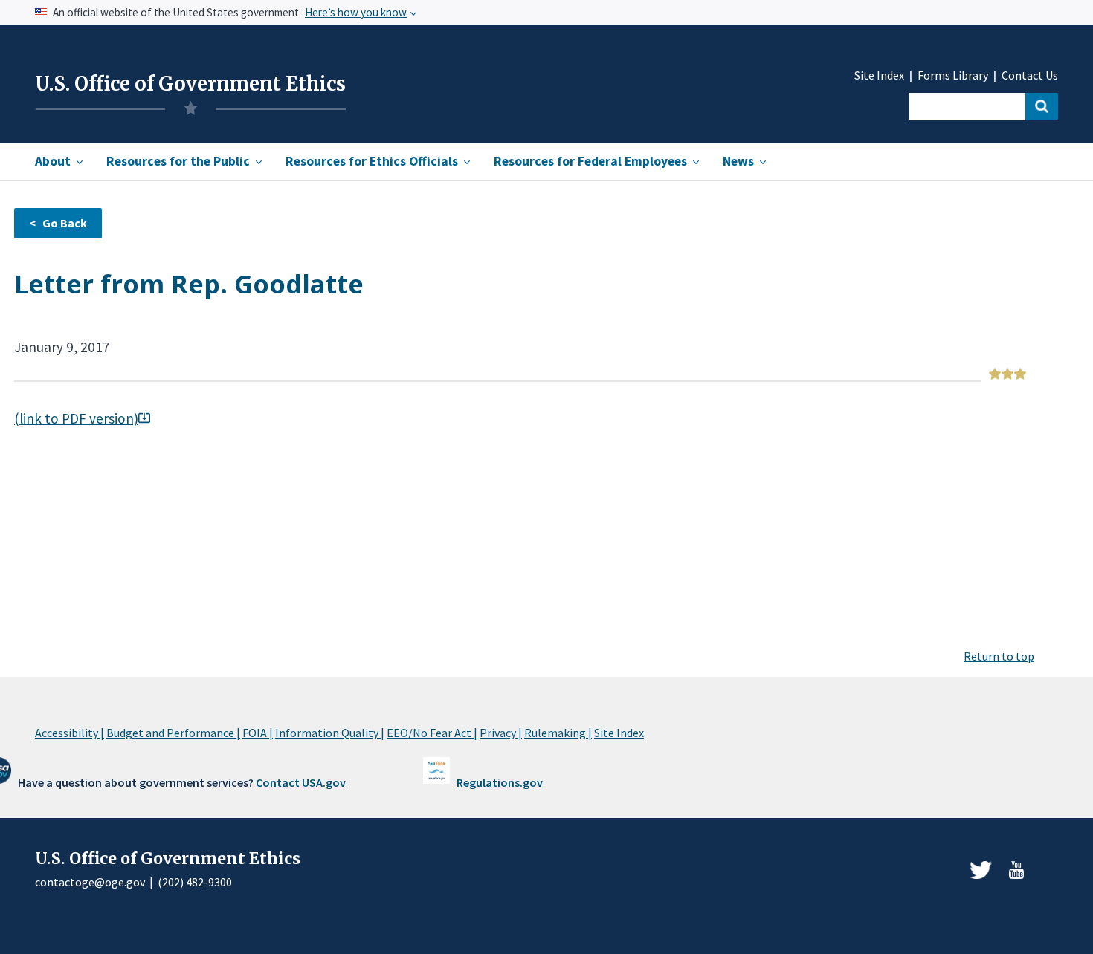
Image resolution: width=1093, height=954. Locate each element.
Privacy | (501, 732)
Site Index (879, 75)
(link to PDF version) (76, 418)
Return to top (999, 656)
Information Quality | (329, 732)
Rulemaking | (558, 732)
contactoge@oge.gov (90, 881)
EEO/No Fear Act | (432, 732)
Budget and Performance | (173, 732)
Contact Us (1030, 75)
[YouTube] (1016, 870)
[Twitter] (981, 870)
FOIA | (257, 732)
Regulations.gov (500, 782)
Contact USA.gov (301, 782)
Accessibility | (69, 732)
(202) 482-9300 (195, 881)
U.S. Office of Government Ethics (190, 84)
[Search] (1041, 106)
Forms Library (953, 75)
